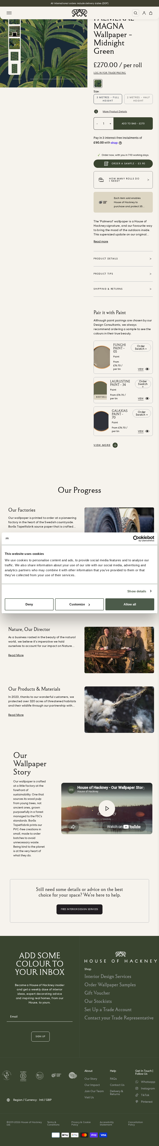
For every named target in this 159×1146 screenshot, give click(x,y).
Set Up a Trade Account (108, 1009)
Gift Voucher (97, 993)
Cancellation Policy (135, 1123)
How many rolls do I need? (124, 179)
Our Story (90, 1079)
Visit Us (89, 1097)
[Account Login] (144, 13)
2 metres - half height (138, 99)
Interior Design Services (107, 976)
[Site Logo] (79, 13)
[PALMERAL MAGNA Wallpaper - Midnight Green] (97, 83)
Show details (136, 591)
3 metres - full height (108, 99)
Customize (77, 604)
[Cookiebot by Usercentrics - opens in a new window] (136, 538)
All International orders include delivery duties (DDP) (79, 3)
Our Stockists (98, 1001)
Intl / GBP (45, 1100)
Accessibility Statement (107, 1123)
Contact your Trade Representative (119, 1018)
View (140, 369)
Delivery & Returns (116, 1092)
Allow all (130, 604)
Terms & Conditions (53, 1123)
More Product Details (115, 111)
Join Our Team (94, 1091)
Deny (29, 604)
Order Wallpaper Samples (110, 984)
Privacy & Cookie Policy (81, 1123)
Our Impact (92, 1085)
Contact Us (117, 1085)
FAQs (113, 1079)
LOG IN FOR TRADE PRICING (110, 73)
